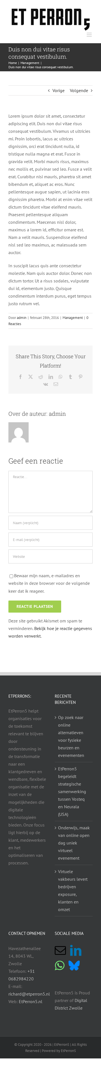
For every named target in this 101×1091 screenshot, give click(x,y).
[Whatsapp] (59, 965)
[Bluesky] (74, 965)
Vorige (58, 90)
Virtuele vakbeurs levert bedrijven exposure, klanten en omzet (73, 890)
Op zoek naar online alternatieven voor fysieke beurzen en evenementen (71, 736)
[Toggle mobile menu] (90, 35)
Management (73, 317)
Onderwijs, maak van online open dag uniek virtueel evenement (74, 843)
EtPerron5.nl (30, 1001)
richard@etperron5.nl (29, 994)
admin (21, 317)
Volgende (79, 90)
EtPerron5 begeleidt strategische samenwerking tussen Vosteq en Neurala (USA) (72, 791)
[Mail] (60, 950)
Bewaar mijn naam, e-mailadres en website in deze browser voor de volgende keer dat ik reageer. (49, 583)
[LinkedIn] (75, 950)
